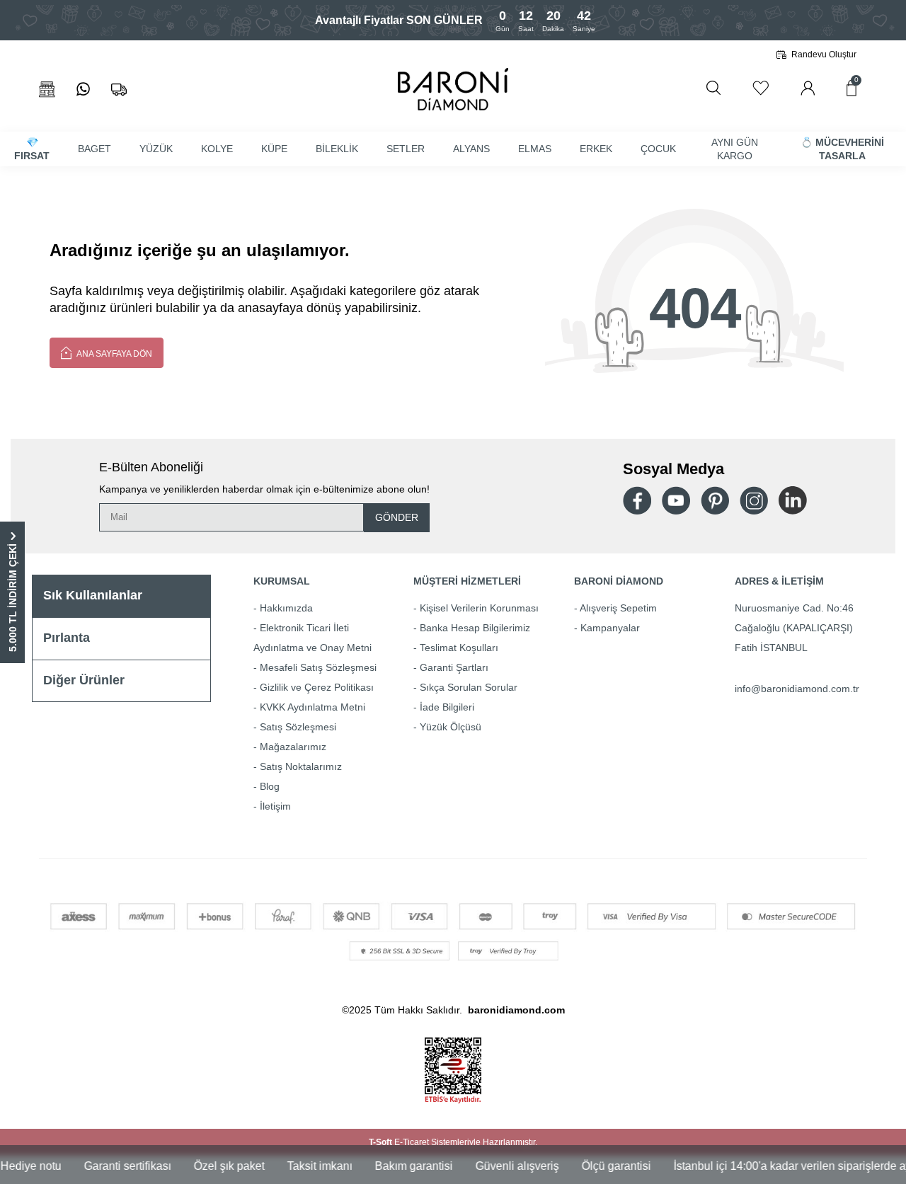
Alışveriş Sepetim (618, 608)
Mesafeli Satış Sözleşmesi (318, 667)
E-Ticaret (411, 1142)
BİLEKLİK (337, 148)
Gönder (396, 517)
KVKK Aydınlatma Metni (312, 707)
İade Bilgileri (447, 707)
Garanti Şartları (454, 667)
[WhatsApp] (83, 89)
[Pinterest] (715, 500)
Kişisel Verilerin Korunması (479, 608)
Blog (270, 786)
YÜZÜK (156, 148)
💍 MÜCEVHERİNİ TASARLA (842, 149)
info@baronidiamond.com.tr (797, 688)
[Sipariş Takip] (119, 89)
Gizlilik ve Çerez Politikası (317, 687)
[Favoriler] (760, 88)
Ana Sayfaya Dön (113, 354)
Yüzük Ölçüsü (450, 726)
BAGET (94, 148)
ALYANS (471, 148)
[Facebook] (637, 500)
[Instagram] (754, 500)
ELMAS (534, 148)
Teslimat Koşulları (459, 647)
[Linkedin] (793, 500)
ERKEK (596, 148)
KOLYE (217, 148)
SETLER (405, 148)
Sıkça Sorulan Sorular (468, 687)
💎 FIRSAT (32, 149)
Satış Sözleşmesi (298, 726)
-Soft (381, 1142)
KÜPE (274, 148)
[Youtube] (676, 500)
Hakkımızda (286, 608)
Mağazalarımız (293, 746)
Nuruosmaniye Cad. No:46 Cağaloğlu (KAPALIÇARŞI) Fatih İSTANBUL (794, 627)
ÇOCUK (658, 148)
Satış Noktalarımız (301, 766)
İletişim (275, 806)
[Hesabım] (808, 88)
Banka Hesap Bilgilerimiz (475, 627)
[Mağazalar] (47, 89)
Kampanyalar (610, 627)
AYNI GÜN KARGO (734, 149)
